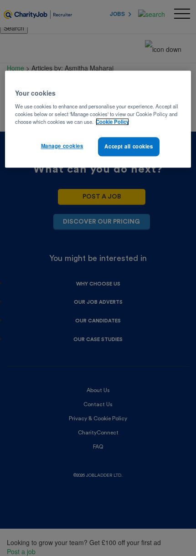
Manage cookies (62, 145)
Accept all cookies (128, 146)
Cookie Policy (112, 121)
